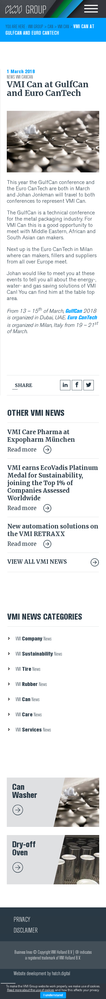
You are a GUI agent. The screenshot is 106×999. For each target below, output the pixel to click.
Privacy (22, 920)
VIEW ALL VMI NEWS (37, 561)
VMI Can (21, 77)
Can (30, 77)
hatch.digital (61, 973)
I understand (53, 995)
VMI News (33, 639)
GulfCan (73, 311)
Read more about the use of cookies (30, 990)
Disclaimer (26, 930)
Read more (22, 449)
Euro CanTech (82, 317)
